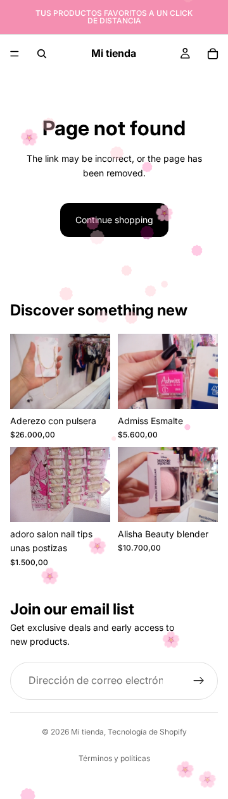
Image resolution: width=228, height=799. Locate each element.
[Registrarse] (199, 680)
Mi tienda (87, 731)
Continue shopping (114, 219)
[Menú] (14, 53)
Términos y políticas (114, 758)
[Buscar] (42, 54)
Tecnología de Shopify (147, 731)
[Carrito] (213, 54)
